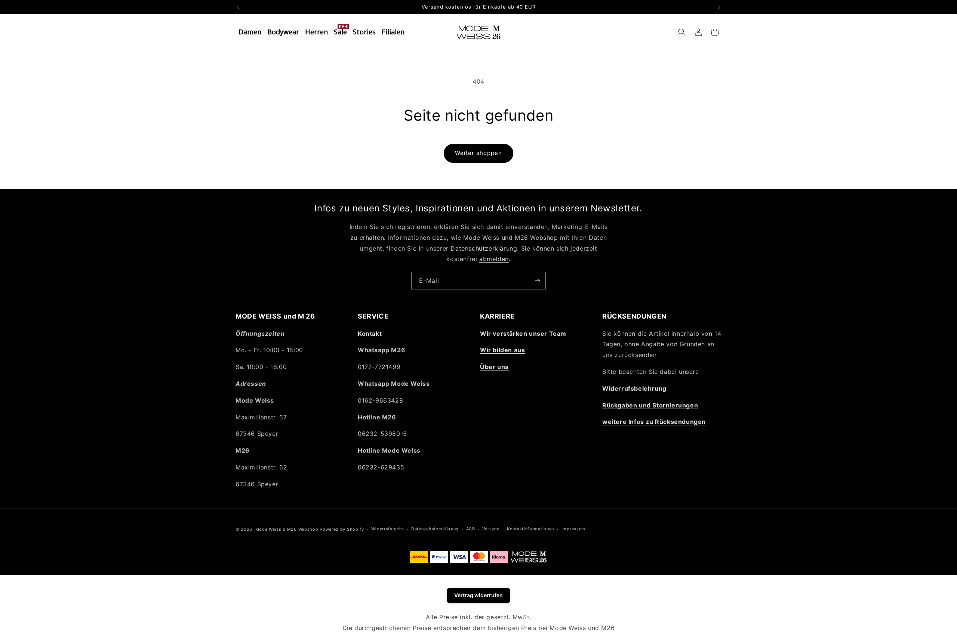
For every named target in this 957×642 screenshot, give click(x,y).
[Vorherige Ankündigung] (238, 7)
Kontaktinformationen (530, 528)
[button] (682, 32)
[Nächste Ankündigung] (719, 7)
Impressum (573, 528)
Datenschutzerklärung (483, 248)
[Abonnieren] (537, 280)
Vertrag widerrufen (478, 595)
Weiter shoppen (478, 152)
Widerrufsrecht (387, 528)
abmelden (494, 259)
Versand (490, 528)
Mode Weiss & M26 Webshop (287, 529)
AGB (470, 528)
